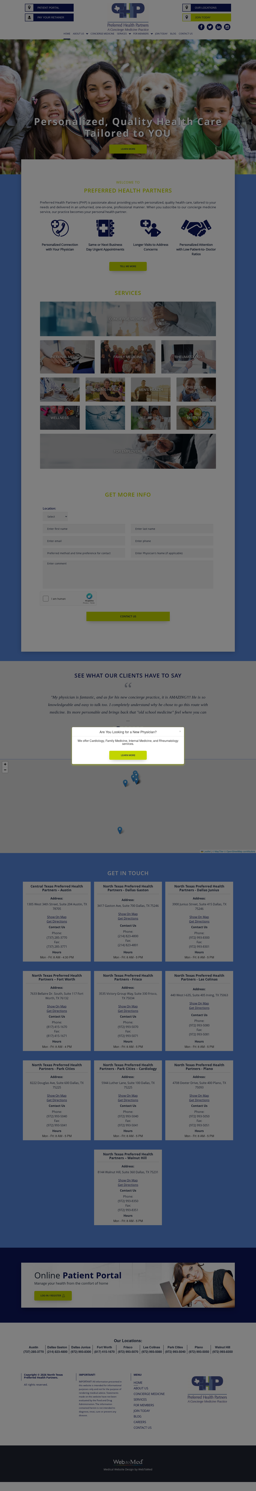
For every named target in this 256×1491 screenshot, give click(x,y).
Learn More (128, 755)
